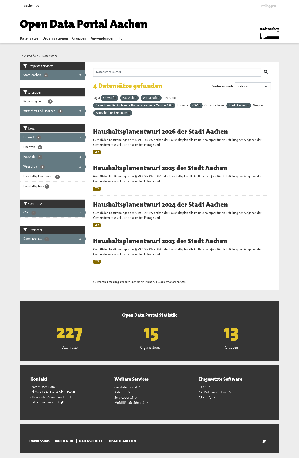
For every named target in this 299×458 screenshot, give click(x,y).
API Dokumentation (213, 392)
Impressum (39, 441)
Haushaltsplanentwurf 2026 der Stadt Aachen (160, 131)
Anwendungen (102, 38)
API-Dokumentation (164, 282)
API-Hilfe (205, 397)
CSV (97, 152)
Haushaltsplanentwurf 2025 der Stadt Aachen (160, 168)
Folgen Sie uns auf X (45, 402)
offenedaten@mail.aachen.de (51, 397)
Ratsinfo (120, 392)
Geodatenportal (126, 387)
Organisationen (55, 38)
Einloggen (268, 6)
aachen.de (64, 441)
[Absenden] (266, 72)
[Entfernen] (115, 98)
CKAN (203, 387)
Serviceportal (124, 397)
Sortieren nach (222, 86)
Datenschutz (91, 441)
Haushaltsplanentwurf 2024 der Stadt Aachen (160, 204)
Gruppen (79, 38)
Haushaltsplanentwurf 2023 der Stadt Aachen (160, 241)
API (143, 282)
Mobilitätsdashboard (129, 402)
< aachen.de (30, 5)
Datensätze (29, 38)
